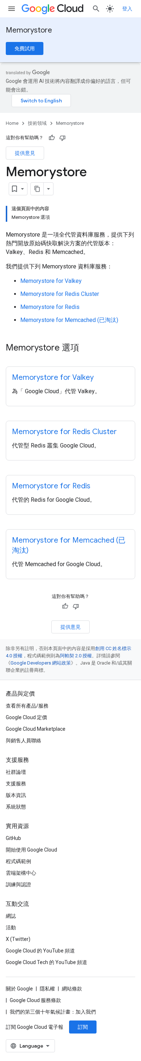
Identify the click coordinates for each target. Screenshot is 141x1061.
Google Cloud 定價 (26, 717)
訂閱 (83, 1027)
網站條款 (72, 989)
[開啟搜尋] (96, 8)
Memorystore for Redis (50, 307)
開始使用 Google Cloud (31, 850)
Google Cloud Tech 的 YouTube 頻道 (46, 962)
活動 (11, 927)
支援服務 (16, 783)
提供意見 (25, 153)
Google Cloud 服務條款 (35, 1000)
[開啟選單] (11, 8)
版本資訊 (16, 795)
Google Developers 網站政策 (40, 663)
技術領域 (37, 123)
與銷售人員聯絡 (23, 740)
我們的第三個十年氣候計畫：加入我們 (53, 1012)
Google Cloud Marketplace (35, 729)
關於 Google (19, 989)
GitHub (13, 838)
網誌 (11, 916)
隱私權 (47, 989)
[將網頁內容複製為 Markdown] (37, 189)
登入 (127, 9)
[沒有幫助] (62, 137)
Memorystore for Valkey (51, 280)
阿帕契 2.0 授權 (76, 655)
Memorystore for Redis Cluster (59, 293)
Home (12, 123)
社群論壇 (16, 772)
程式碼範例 (18, 861)
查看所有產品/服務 (27, 706)
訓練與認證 (18, 884)
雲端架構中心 (21, 873)
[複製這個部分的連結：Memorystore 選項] (86, 348)
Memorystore (29, 30)
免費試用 (24, 48)
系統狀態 (16, 807)
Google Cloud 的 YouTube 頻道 (40, 951)
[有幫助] (51, 137)
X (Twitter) (18, 939)
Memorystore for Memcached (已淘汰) (69, 320)
